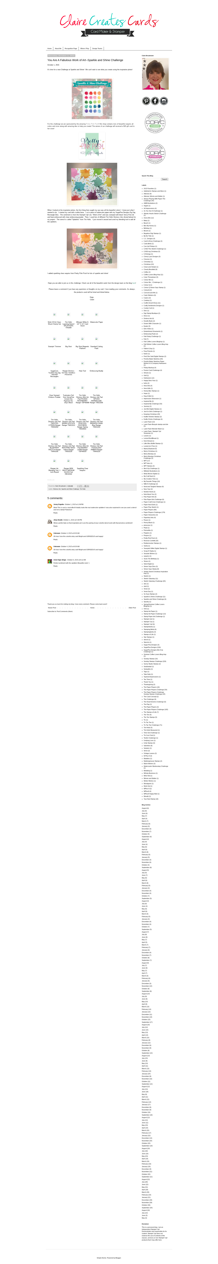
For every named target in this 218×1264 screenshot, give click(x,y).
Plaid (145, 528)
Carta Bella (147, 244)
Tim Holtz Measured (150, 730)
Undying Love (148, 740)
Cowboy (146, 300)
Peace (146, 520)
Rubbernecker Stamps (151, 543)
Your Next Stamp (149, 799)
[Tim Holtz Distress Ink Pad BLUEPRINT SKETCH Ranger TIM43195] (54, 437)
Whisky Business (149, 773)
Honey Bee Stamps (150, 391)
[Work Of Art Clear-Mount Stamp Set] (54, 315)
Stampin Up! (148, 619)
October (144, 834)
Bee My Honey (149, 226)
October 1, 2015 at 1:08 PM (74, 504)
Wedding (147, 771)
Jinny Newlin (58, 520)
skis (145, 584)
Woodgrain (147, 783)
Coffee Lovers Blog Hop (152, 275)
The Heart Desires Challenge (154, 702)
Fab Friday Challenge (151, 336)
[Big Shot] (68, 340)
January (144, 826)
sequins (146, 556)
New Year (147, 489)
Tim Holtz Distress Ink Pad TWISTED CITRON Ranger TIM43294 (54, 423)
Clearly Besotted (149, 269)
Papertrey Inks (149, 517)
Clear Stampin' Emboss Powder (54, 396)
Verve (146, 751)
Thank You (147, 682)
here (133, 283)
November (145, 831)
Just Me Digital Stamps (151, 409)
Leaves (146, 436)
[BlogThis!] (80, 486)
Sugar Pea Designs (150, 645)
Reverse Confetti (149, 541)
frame (146, 354)
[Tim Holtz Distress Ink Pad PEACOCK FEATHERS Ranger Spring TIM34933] (82, 413)
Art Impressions (149, 208)
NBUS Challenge (150, 484)
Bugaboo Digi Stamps (151, 233)
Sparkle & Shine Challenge (153, 597)
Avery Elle (147, 218)
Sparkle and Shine (77, 70)
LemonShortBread (150, 438)
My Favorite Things (150, 481)
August (144, 808)
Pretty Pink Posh (92, 124)
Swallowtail (148, 666)
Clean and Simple (150, 267)
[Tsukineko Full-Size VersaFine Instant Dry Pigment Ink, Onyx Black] (68, 389)
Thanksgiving (148, 684)
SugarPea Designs (150, 647)
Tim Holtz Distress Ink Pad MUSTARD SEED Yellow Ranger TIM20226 (68, 447)
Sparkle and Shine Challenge (70, 489)
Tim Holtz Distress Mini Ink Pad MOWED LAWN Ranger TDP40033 (82, 447)
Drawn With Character (151, 323)
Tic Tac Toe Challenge (151, 725)
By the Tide (147, 236)
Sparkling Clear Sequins (82, 469)
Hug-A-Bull (147, 396)
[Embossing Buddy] (96, 364)
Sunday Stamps (149, 659)
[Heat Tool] (82, 364)
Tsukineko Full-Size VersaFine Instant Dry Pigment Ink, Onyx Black (68, 399)
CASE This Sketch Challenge (154, 249)
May (143, 816)
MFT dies (147, 463)
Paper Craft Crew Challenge (153, 502)
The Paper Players (150, 687)
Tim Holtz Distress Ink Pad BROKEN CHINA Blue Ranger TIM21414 (96, 423)
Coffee (146, 272)
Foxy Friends (148, 351)
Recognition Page (71, 48)
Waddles (147, 758)
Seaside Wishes (149, 553)
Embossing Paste (150, 334)
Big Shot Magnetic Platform (82, 347)
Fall (145, 339)
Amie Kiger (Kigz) (59, 560)
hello (145, 383)
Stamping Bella (149, 629)
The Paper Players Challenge (154, 690)
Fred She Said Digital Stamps (154, 356)
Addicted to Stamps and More (154, 191)
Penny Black (148, 522)
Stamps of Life (148, 634)
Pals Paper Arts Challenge (153, 499)
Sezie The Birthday (150, 559)
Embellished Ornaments (152, 331)
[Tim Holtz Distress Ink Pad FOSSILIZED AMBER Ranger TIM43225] (96, 437)
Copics (146, 298)
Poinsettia (147, 530)
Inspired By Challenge (151, 404)
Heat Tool (82, 371)
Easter (146, 326)
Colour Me (147, 280)
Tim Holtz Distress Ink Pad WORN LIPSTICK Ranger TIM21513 (68, 422)
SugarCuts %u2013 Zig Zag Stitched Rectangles (54, 373)
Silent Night (148, 564)
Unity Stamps (148, 743)
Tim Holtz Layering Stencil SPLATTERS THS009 (68, 325)
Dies (145, 311)
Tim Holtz (83, 489)
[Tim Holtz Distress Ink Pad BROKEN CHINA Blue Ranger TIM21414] (96, 413)
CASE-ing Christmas (151, 251)
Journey (146, 406)
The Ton (146, 715)
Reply (55, 513)
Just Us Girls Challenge (152, 411)
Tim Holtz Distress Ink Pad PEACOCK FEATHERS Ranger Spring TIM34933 (82, 424)
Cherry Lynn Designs (151, 256)
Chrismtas (147, 262)
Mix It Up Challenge (150, 468)
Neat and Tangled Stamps (152, 486)
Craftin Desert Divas (150, 303)
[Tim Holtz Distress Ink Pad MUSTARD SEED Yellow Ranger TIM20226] (68, 437)
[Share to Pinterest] (88, 486)
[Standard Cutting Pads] (96, 340)
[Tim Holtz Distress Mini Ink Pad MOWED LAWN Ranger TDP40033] (82, 437)
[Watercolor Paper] (96, 315)
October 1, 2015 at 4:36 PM (72, 520)
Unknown (56, 533)
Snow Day (147, 591)
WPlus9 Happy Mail (150, 794)
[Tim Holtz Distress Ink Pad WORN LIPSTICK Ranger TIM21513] (68, 413)
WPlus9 (146, 791)
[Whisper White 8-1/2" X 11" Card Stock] (82, 315)
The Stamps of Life (150, 712)
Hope (145, 393)
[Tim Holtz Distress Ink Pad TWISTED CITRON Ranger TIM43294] (54, 413)
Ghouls (146, 373)
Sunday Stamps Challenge (153, 661)
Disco (146, 316)
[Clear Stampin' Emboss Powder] (54, 389)
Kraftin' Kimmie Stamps (151, 417)
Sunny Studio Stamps (151, 664)
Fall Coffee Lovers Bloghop (153, 342)
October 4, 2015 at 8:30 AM (70, 533)
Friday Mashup (149, 368)
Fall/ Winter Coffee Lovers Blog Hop (156, 344)
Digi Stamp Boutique (151, 313)
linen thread (148, 441)
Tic (145, 720)
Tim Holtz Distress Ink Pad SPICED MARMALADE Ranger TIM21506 (96, 399)
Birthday (146, 228)
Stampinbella (148, 627)
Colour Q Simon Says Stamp (153, 287)
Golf (145, 375)
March (144, 821)
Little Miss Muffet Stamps (152, 443)
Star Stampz (148, 637)
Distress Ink (57, 489)
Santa (146, 546)
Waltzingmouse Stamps (152, 761)
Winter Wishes (149, 781)
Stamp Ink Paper (149, 611)
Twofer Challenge (150, 738)
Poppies (146, 533)
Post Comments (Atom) (65, 611)
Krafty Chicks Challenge (152, 419)
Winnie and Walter (150, 778)
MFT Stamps (148, 466)
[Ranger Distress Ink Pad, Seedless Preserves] (68, 364)
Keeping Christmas (150, 414)
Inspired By (147, 401)
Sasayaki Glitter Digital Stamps (154, 548)
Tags (145, 672)
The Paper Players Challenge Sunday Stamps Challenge (154, 693)
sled (145, 586)
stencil (146, 640)
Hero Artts (147, 388)
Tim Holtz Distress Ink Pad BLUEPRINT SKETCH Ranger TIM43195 (54, 447)
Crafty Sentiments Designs (153, 305)
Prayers (146, 535)
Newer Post (52, 608)
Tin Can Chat (148, 735)
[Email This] (78, 486)
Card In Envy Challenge (152, 241)
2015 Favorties (149, 188)
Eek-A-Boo (147, 329)
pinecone (147, 525)
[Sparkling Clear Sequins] (82, 462)
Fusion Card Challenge (152, 370)
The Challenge (149, 699)
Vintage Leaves (149, 753)
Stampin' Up (148, 622)
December (145, 829)
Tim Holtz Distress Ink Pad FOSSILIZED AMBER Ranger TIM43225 (96, 447)
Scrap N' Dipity (149, 551)
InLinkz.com (50, 480)
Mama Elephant (149, 449)
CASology (147, 254)
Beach (146, 223)
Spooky (146, 602)
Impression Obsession (151, 399)
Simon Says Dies (149, 566)
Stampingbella (149, 632)
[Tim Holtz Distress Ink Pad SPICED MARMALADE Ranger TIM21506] (96, 389)
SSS (145, 609)
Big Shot (68, 346)
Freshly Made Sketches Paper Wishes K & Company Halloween (155, 362)
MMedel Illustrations (150, 471)
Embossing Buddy (96, 371)
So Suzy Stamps (149, 594)
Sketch (146, 576)
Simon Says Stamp (150, 569)
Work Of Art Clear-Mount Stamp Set (54, 323)
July (143, 811)
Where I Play (84, 48)
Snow (146, 589)
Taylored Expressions (151, 677)
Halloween (147, 378)
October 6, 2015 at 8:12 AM (76, 560)
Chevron (147, 259)
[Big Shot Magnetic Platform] (82, 340)
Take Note (147, 674)
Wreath (146, 796)
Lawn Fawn (148, 422)
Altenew (146, 194)
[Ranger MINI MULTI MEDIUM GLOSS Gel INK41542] (68, 462)
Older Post (132, 608)
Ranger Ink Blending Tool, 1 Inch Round (54, 470)
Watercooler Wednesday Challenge (156, 766)
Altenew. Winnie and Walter (153, 196)
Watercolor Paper (96, 322)
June (143, 813)
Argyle (146, 206)
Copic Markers (149, 295)
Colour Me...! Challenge (152, 282)
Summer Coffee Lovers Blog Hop (155, 654)
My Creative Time (150, 479)
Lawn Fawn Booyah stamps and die (156, 424)
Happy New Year (149, 380)
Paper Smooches (150, 515)
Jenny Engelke (58, 504)
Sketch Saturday (149, 578)
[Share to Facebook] (85, 486)
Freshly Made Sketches (152, 359)
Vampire (146, 748)
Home (49, 48)
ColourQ (146, 290)
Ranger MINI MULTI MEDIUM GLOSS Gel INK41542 (68, 471)
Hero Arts (147, 386)
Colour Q (147, 285)
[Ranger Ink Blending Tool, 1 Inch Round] (54, 462)
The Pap (146, 704)
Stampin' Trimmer (54, 346)
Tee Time (147, 679)
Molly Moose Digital (150, 474)
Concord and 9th (149, 293)
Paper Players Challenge (152, 512)
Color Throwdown (150, 277)
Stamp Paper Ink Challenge (153, 616)
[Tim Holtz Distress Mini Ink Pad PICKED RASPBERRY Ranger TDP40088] (82, 389)
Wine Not (147, 776)
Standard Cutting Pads (96, 347)
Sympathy (147, 669)
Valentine (147, 746)
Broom (146, 231)
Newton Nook (148, 492)
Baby (145, 220)
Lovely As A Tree (149, 446)
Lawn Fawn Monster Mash (153, 429)
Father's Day (148, 348)
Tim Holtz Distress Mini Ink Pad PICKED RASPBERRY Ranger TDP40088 (82, 399)
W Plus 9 (147, 756)
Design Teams (97, 48)
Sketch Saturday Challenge (153, 581)
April (143, 818)
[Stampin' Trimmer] (54, 340)
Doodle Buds (148, 321)
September (145, 837)
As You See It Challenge (152, 211)
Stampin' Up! (148, 624)
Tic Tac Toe (147, 722)
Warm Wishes (148, 764)
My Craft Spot (148, 476)
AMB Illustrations (149, 203)
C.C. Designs (148, 239)
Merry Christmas (149, 451)
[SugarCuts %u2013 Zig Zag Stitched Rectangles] (54, 364)
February (145, 824)
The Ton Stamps (149, 717)
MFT (145, 461)
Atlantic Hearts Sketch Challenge (155, 213)
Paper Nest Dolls (149, 505)
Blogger (118, 1258)
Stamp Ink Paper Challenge (153, 614)
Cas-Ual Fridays (149, 246)
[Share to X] (83, 486)
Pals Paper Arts (149, 497)
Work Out (147, 786)
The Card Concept (150, 697)
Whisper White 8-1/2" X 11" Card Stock (82, 324)
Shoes (146, 561)
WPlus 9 (146, 789)
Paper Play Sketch (150, 507)
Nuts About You (149, 494)
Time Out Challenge (150, 733)
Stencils (146, 642)
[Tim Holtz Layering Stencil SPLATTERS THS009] (68, 315)
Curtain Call (148, 308)
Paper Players (148, 510)
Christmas (147, 264)
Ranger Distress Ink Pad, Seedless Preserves (68, 372)
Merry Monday (149, 454)
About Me (58, 48)
